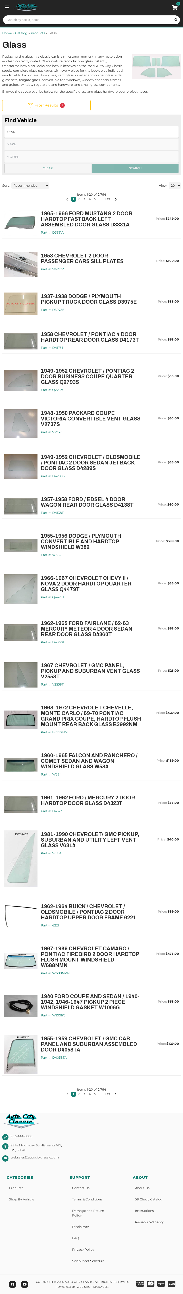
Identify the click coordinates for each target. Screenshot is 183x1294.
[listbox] (91, 132)
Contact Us (80, 1188)
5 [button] (95, 199)
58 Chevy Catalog (148, 1199)
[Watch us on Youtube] (24, 1284)
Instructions (144, 1211)
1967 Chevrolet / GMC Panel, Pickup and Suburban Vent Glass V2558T (90, 671)
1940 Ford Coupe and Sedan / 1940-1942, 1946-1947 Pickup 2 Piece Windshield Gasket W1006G (90, 1002)
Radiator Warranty (149, 1222)
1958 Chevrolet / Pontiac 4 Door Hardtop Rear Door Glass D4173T (90, 337)
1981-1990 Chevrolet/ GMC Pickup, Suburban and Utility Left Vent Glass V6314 (90, 840)
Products (16, 1188)
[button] (67, 199)
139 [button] (107, 199)
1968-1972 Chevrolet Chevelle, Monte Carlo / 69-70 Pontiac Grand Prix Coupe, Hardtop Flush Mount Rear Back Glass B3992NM (91, 716)
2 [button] (79, 199)
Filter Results (49, 105)
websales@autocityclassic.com (35, 1157)
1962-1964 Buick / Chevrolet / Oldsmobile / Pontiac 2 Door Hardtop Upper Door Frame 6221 (88, 912)
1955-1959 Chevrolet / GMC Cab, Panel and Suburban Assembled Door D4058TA (89, 1044)
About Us (142, 1188)
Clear (48, 168)
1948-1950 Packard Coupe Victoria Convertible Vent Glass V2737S (90, 418)
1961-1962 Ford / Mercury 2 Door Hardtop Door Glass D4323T (88, 800)
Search (135, 168)
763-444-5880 (21, 1136)
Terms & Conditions (87, 1199)
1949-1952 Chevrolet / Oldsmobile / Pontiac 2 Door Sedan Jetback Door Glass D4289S (90, 462)
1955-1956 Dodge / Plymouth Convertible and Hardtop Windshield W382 (81, 541)
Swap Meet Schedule (88, 1261)
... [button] (101, 199)
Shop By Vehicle (21, 1199)
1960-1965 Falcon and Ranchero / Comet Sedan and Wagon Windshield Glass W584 (89, 761)
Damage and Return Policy (88, 1213)
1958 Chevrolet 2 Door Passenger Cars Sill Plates (82, 258)
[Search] (175, 19)
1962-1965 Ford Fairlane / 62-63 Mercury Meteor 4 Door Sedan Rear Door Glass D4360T (86, 629)
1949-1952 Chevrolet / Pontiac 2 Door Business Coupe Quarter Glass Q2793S (87, 376)
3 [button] (84, 199)
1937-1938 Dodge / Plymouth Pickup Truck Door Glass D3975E (89, 299)
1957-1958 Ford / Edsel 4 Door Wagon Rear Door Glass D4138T (87, 502)
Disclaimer (80, 1227)
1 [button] (73, 199)
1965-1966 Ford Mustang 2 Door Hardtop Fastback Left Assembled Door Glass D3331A (86, 219)
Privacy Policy (83, 1250)
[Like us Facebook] (12, 1284)
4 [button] (90, 199)
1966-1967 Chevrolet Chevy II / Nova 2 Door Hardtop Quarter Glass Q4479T (86, 583)
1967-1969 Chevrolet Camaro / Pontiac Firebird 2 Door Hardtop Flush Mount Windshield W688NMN (90, 957)
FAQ (75, 1238)
